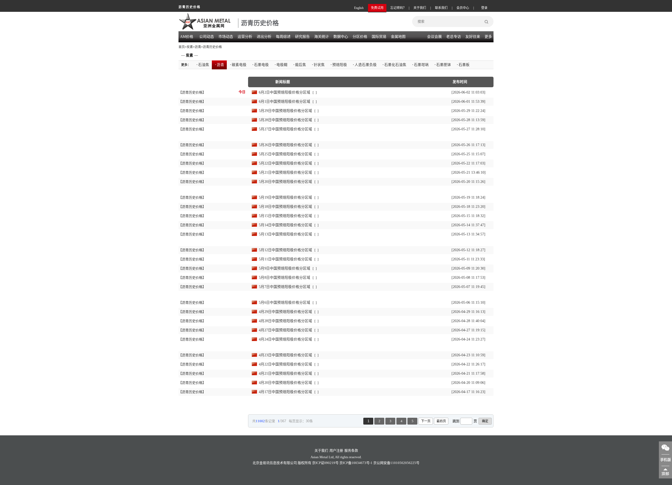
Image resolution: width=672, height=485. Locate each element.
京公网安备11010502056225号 (396, 463)
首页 (181, 47)
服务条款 (351, 450)
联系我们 (441, 8)
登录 (484, 8)
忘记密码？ (398, 8)
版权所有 (304, 463)
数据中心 (340, 37)
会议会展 (434, 37)
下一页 (425, 421)
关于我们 (419, 8)
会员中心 (462, 8)
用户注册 (336, 450)
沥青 (198, 47)
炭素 (190, 47)
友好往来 (472, 37)
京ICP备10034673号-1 (355, 463)
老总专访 (453, 37)
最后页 (441, 421)
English (359, 8)
